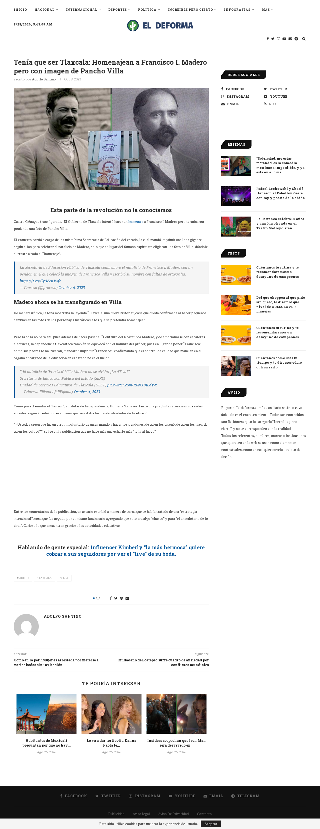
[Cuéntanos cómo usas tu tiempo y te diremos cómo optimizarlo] (236, 366)
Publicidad (116, 813)
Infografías (237, 9)
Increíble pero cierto (190, 9)
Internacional (81, 9)
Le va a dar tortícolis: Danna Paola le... (111, 743)
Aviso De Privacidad (173, 813)
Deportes (117, 9)
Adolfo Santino (44, 79)
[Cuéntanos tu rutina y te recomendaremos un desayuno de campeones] (236, 275)
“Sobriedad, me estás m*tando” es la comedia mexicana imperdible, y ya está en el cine (280, 165)
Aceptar (210, 823)
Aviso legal (141, 813)
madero (23, 578)
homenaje (135, 221)
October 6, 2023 (71, 287)
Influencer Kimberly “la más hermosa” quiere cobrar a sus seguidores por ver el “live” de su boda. (125, 550)
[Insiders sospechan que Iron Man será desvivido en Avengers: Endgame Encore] (176, 714)
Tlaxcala (44, 578)
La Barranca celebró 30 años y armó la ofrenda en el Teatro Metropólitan (280, 223)
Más (266, 9)
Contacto (204, 813)
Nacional (44, 9)
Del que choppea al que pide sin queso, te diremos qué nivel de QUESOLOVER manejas (280, 304)
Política (147, 9)
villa (64, 578)
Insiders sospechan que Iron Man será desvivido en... (176, 743)
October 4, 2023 (87, 391)
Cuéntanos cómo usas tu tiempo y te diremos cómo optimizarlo (279, 362)
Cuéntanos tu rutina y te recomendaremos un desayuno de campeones (277, 271)
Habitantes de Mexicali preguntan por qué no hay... (46, 743)
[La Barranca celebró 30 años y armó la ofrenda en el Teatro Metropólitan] (236, 227)
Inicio (20, 9)
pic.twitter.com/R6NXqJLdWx (132, 385)
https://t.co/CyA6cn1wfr (40, 280)
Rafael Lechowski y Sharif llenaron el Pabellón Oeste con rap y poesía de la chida (280, 193)
